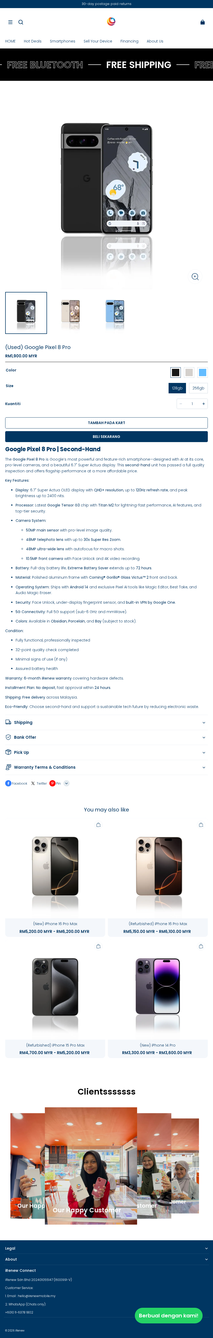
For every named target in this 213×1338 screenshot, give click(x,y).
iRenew (19, 1331)
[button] (10, 22)
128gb (177, 388)
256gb (198, 388)
